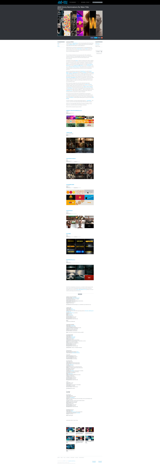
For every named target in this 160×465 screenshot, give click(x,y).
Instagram (99, 51)
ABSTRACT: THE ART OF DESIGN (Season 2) (74, 110)
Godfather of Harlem (72, 44)
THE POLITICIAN (69, 210)
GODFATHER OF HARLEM (71, 158)
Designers (72, 457)
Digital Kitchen (75, 43)
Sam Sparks (72, 370)
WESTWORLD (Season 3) (70, 259)
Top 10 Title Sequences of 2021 (89, 442)
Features (68, 457)
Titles (64, 457)
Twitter (96, 51)
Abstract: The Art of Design (88, 86)
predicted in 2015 (69, 90)
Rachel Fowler (71, 373)
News (58, 43)
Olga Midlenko (73, 77)
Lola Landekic (97, 43)
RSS (101, 51)
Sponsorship (81, 457)
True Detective (89, 65)
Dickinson (72, 97)
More (101, 37)
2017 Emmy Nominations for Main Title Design (89, 433)
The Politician (70, 88)
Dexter (87, 48)
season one (87, 84)
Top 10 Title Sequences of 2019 (82, 289)
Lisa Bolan (84, 72)
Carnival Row (89, 100)
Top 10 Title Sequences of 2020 (70, 442)
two (91, 84)
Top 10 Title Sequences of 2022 (70, 450)
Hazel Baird (68, 77)
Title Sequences (73, 2)
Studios (76, 457)
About (59, 457)
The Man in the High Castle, (78, 65)
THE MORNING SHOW (70, 184)
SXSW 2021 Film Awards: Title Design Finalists (80, 442)
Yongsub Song (75, 72)
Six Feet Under (79, 48)
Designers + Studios (85, 2)
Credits (80, 294)
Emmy (58, 46)
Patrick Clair (82, 71)
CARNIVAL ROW (69, 132)
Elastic (77, 60)
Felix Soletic (78, 352)
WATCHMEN (68, 233)
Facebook (98, 51)
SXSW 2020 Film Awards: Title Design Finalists (80, 433)
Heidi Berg (70, 73)
